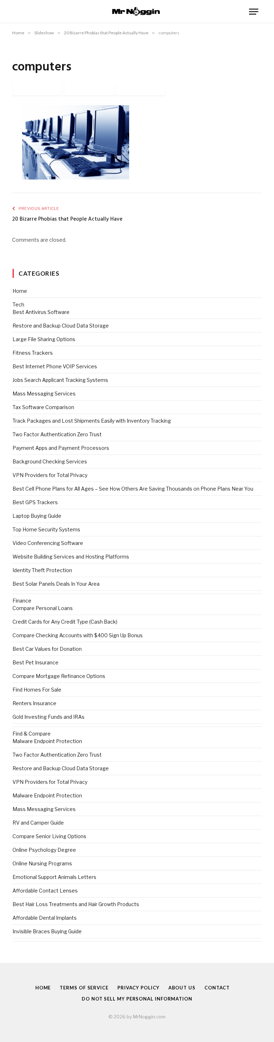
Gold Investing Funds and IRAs (48, 717)
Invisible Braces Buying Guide (47, 931)
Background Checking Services (49, 461)
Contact (217, 988)
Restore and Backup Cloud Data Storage (60, 326)
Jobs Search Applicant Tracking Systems (60, 380)
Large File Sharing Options (43, 339)
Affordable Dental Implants (44, 918)
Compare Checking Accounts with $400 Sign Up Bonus (77, 635)
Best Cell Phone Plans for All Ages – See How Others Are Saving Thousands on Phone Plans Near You (132, 489)
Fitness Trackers (32, 353)
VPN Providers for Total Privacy (49, 475)
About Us (182, 988)
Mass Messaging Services (44, 393)
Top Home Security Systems (46, 529)
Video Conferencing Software (47, 543)
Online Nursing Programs (42, 863)
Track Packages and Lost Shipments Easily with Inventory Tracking (91, 421)
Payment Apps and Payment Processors (60, 448)
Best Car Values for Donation (47, 649)
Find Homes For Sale (36, 690)
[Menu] (253, 12)
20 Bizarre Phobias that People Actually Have (67, 219)
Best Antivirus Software (41, 312)
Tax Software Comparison (43, 407)
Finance (21, 601)
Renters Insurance (34, 703)
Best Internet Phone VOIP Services (54, 366)
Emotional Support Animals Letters (54, 877)
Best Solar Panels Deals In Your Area (56, 584)
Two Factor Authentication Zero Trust (57, 434)
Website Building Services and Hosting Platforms (70, 557)
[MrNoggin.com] (137, 11)
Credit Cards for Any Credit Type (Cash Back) (64, 622)
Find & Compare (31, 734)
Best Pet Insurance (35, 662)
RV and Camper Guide (38, 823)
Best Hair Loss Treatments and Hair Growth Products (75, 904)
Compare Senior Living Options (49, 836)
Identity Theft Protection (42, 570)
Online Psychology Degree (44, 850)
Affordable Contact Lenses (45, 891)
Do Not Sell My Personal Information (137, 999)
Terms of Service (84, 988)
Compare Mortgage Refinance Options (58, 676)
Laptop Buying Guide (36, 516)
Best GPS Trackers (35, 502)
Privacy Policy (138, 988)
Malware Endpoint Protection (47, 741)
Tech (18, 304)
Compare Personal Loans (42, 608)
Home (19, 291)
